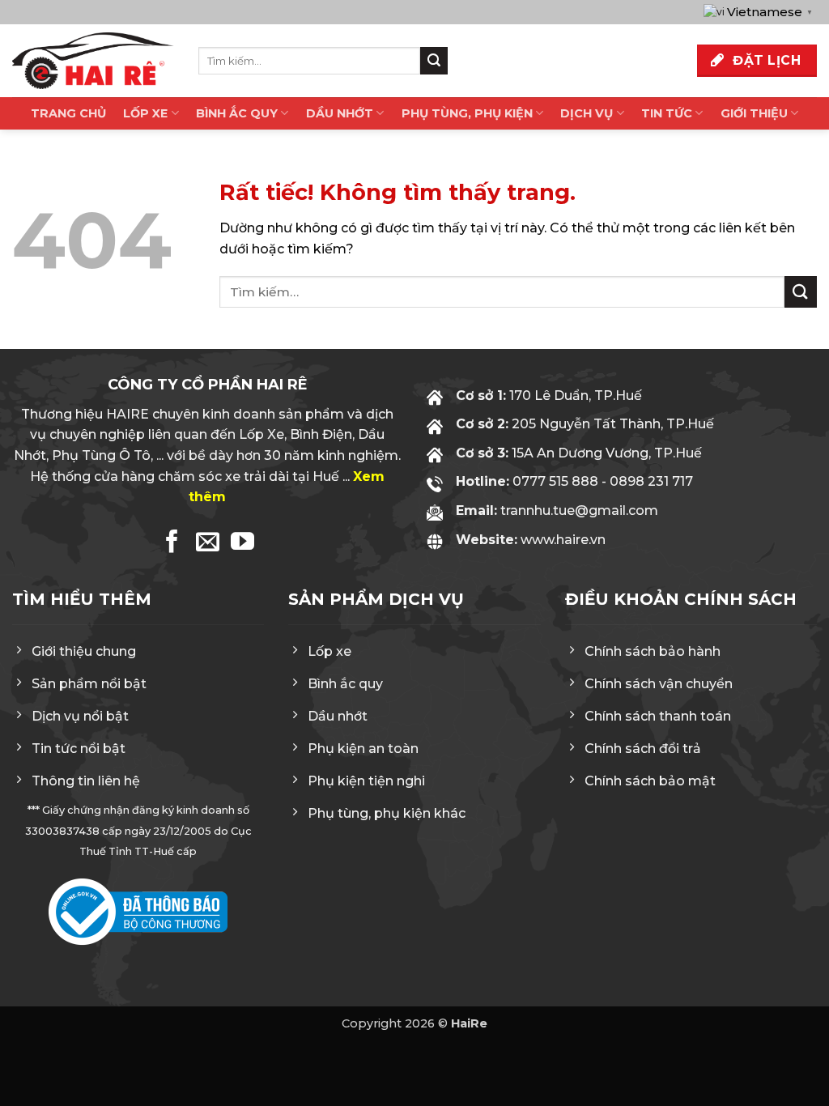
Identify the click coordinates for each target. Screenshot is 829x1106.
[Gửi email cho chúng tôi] (207, 543)
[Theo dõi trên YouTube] (242, 543)
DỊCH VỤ (586, 113)
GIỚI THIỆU (754, 113)
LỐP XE (145, 113)
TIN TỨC (666, 113)
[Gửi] (434, 60)
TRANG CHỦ (68, 113)
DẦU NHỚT (339, 113)
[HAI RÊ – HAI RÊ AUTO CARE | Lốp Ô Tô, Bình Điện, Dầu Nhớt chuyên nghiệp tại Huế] (93, 60)
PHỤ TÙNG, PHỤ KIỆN (467, 113)
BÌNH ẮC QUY (237, 113)
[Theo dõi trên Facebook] (172, 543)
